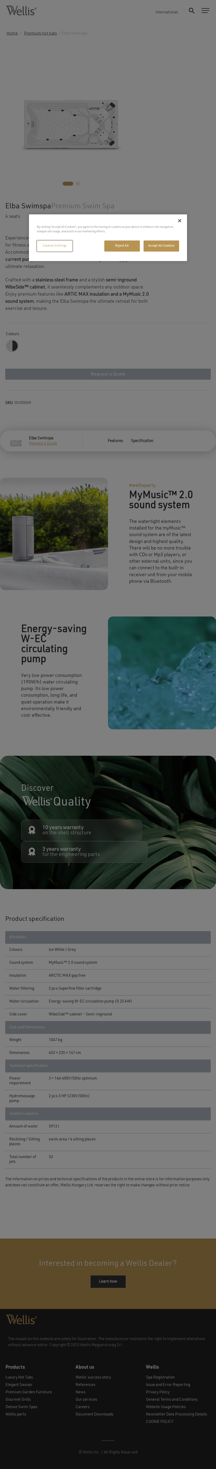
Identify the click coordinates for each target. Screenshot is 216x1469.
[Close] (179, 221)
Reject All (122, 245)
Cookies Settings (55, 245)
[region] (108, 237)
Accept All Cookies (161, 245)
